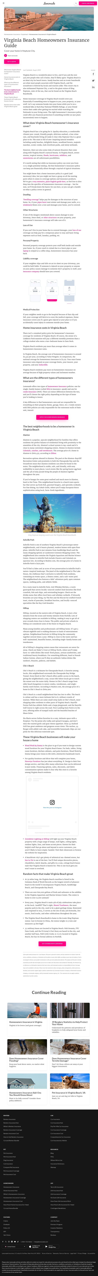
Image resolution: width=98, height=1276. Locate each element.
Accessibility (91, 1253)
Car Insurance (55, 1119)
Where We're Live (56, 1160)
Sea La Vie (29, 860)
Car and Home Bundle (10, 1208)
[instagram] (9, 1242)
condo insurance (29, 392)
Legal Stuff (73, 1253)
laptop (25, 251)
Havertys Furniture (33, 761)
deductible (43, 365)
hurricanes (54, 155)
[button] (3, 3)
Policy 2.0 (6, 1228)
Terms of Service (47, 1253)
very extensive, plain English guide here (49, 182)
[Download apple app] (35, 1246)
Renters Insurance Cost (11, 1133)
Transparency (55, 1231)
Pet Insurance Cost (9, 1174)
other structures (50, 218)
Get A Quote (11, 61)
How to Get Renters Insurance (13, 1137)
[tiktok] (18, 1242)
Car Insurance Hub (57, 1123)
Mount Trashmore (61, 905)
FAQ (52, 1157)
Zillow (53, 453)
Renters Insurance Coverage (12, 1130)
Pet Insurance (8, 1153)
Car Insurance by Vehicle (59, 1140)
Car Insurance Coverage (58, 1130)
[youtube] (15, 1242)
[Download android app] (51, 1246)
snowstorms (28, 158)
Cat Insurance (8, 1164)
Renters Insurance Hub (11, 1123)
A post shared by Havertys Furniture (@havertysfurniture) (52, 832)
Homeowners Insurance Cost (13, 1201)
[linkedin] (12, 1242)
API (4, 1231)
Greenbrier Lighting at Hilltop (37, 839)
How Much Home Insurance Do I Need (16, 1205)
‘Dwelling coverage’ (31, 200)
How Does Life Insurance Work (61, 1201)
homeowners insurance (57, 386)
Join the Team (55, 1221)
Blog (52, 1153)
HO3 (48, 389)
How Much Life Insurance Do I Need (62, 1205)
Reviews (53, 1235)
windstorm (27, 205)
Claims (5, 1221)
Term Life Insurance (57, 1187)
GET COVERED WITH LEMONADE (52, 943)
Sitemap (53, 1167)
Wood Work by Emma (33, 746)
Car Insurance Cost (57, 1133)
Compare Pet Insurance (11, 1167)
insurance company (31, 271)
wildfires (63, 155)
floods (46, 155)
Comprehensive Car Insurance (60, 1137)
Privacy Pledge (82, 1253)
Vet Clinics (6, 1235)
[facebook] (3, 1242)
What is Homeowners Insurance (13, 1194)
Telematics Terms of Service (61, 1253)
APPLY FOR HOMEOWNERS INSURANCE (52, 417)
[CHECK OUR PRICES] (88, 3)
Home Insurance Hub (10, 1190)
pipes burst (42, 202)
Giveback (6, 1224)
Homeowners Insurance (12, 34)
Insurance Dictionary (57, 1164)
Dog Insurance (8, 1160)
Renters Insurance (9, 1119)
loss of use (77, 230)
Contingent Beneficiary (58, 1208)
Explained (24, 34)
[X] (6, 1242)
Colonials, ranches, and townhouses (37, 451)
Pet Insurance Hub (9, 1157)
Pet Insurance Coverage (11, 1171)
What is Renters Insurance (12, 1126)
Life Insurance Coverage (58, 1194)
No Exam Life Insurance (58, 1198)
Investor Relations (57, 1228)
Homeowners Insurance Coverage (14, 1198)
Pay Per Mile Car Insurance (59, 1126)
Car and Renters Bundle (11, 1140)
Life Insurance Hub (57, 1190)
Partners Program (56, 1224)
